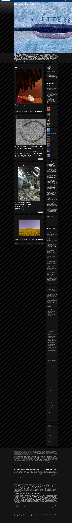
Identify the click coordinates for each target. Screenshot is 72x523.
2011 (49, 443)
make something (19, 165)
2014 (49, 425)
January (50, 438)
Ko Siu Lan (50, 358)
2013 (49, 440)
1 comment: (32, 111)
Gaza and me (49, 173)
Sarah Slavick (50, 397)
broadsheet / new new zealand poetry (52, 337)
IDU (48, 356)
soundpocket (50, 402)
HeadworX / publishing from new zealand (52, 348)
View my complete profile (51, 80)
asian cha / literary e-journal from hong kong (52, 324)
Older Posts (41, 243)
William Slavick (50, 419)
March (50, 435)
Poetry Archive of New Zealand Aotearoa (52, 390)
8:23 (16, 67)
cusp (16, 218)
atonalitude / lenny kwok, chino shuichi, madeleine (51, 328)
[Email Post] (35, 111)
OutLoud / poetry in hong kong (51, 387)
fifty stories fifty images (51, 88)
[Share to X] (39, 111)
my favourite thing (50, 101)
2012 (49, 441)
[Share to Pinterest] (41, 111)
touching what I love (24, 4)
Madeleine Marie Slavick (52, 71)
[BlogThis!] (38, 111)
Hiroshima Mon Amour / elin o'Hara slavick (52, 353)
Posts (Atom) (31, 246)
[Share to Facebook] (40, 111)
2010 (49, 444)
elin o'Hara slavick (51, 342)
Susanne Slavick (51, 409)
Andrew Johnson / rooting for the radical (52, 318)
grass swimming (53, 133)
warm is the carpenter (53, 108)
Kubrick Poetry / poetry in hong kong (52, 363)
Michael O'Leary (50, 379)
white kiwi (52, 128)
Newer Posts (17, 243)
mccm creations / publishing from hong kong (52, 377)
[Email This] (37, 111)
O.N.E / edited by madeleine (51, 384)
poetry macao (50, 392)
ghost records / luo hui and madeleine (52, 345)
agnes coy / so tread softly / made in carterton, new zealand (52, 315)
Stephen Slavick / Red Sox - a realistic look (52, 405)
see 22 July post (53, 123)
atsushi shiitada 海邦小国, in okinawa (52, 331)
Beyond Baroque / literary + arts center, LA (52, 334)
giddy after (53, 148)
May (49, 426)
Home (29, 243)
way (16, 117)
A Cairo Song (49, 175)
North (48, 169)
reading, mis (53, 138)
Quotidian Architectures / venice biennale (52, 395)
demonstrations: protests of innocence (53, 155)
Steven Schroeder (51, 407)
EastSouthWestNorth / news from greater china (52, 340)
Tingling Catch (50, 414)
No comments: (33, 239)
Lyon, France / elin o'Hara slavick (51, 369)
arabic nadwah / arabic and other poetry (52, 321)
